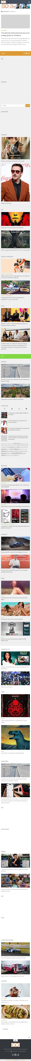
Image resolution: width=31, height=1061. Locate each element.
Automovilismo (4, 524)
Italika (16, 447)
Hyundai (11, 447)
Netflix (26, 451)
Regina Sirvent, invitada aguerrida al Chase (12, 976)
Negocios (22, 451)
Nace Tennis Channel (6, 687)
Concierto (5, 445)
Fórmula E (22, 445)
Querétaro (16, 453)
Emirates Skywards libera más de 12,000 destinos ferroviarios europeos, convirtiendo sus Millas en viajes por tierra (14, 800)
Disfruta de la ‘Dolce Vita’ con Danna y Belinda (12, 619)
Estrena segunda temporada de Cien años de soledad (15, 250)
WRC (18, 455)
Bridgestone (23, 443)
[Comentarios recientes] (19, 409)
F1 (18, 446)
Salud (3, 455)
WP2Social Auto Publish (10, 1060)
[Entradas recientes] (4, 409)
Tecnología (3, 483)
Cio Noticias (5, 1029)
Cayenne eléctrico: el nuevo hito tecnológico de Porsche (14, 552)
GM (26, 445)
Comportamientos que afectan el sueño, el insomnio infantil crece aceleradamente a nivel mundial (18, 437)
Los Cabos (14, 449)
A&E (2, 443)
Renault (23, 453)
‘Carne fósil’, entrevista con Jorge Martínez (12, 753)
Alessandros (5, 443)
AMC (8, 443)
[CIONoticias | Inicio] (4, 2)
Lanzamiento (25, 447)
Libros (3, 449)
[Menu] (29, 2)
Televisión (3, 30)
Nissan (3, 453)
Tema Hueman (23, 1051)
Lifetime (8, 449)
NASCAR (9, 451)
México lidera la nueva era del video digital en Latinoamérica (15, 506)
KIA (18, 447)
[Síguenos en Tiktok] (29, 53)
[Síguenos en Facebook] (26, 53)
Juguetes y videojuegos (6, 274)
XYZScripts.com (22, 1060)
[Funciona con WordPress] (11, 1051)
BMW (19, 444)
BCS (15, 444)
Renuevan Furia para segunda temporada (12, 227)
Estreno (15, 445)
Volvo (13, 455)
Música (4, 451)
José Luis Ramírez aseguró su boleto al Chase (13, 958)
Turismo (10, 455)
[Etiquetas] (26, 409)
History (4, 447)
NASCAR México (15, 451)
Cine (2, 445)
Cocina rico (4, 998)
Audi (13, 444)
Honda (7, 447)
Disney (12, 445)
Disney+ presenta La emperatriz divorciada (12, 161)
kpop (21, 447)
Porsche (9, 453)
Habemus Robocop (6, 203)
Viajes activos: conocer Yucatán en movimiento (12, 399)
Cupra (9, 445)
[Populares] (12, 409)
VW (16, 455)
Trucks (7, 455)
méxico (25, 449)
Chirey (27, 443)
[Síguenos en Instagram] (24, 53)
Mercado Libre (21, 449)
